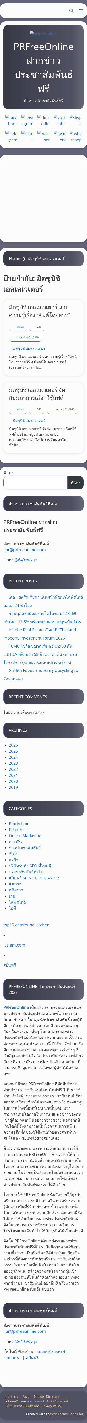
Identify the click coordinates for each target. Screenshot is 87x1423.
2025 (13, 751)
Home (14, 258)
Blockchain (19, 823)
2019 (13, 787)
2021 (13, 775)
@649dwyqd (25, 559)
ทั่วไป (13, 853)
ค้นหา (8, 473)
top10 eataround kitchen (26, 924)
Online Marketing (25, 835)
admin (20, 326)
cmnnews (12, 1357)
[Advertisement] (43, 198)
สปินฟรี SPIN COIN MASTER (34, 878)
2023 (13, 763)
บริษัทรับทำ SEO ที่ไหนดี (30, 865)
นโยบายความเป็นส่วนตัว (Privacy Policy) (34, 1406)
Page (25, 1396)
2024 (13, 757)
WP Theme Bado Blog (68, 1414)
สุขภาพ (15, 884)
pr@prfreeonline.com (26, 549)
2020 (13, 781)
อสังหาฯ (16, 890)
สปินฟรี (9, 965)
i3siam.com (14, 945)
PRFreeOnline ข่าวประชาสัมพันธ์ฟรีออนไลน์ (37, 1401)
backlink (12, 1396)
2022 (13, 769)
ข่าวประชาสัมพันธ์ (25, 847)
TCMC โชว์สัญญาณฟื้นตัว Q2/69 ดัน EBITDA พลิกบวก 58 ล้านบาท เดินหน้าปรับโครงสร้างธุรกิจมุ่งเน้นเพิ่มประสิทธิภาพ (40, 654)
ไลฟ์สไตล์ (17, 902)
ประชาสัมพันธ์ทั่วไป (26, 872)
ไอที (12, 908)
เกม (12, 896)
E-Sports (17, 829)
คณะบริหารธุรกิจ (52, 1351)
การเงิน (15, 841)
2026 (13, 745)
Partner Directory (47, 1396)
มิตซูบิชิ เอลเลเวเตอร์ (29, 348)
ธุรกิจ (14, 859)
